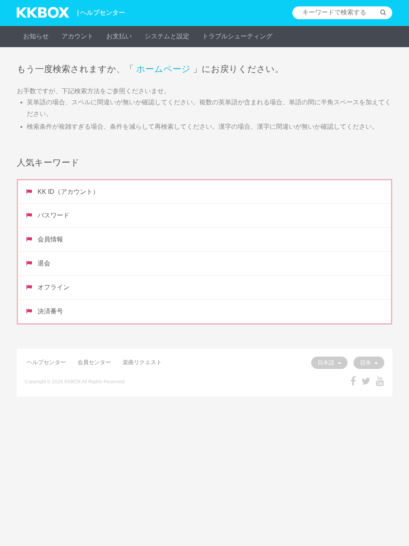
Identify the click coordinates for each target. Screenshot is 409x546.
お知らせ (36, 36)
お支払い (119, 36)
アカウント (77, 36)
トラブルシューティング (237, 36)
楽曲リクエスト (142, 362)
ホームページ (163, 69)
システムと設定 (167, 36)
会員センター (94, 362)
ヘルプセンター (46, 362)
